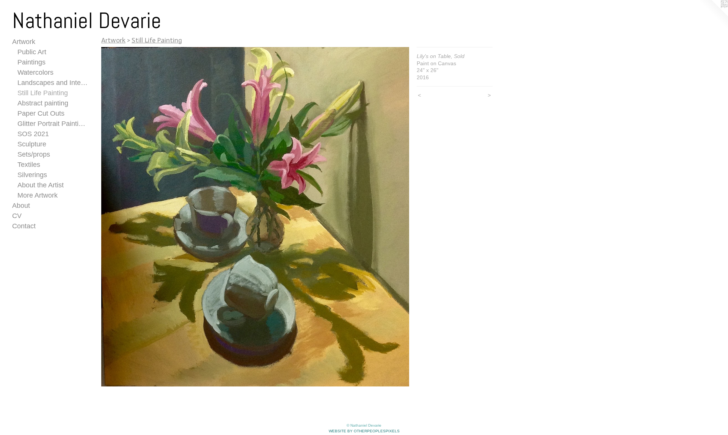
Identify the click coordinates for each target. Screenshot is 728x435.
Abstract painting (42, 103)
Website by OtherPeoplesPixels (364, 431)
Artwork (23, 42)
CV (17, 216)
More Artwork (37, 195)
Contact (24, 226)
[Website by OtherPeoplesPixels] (713, 15)
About (21, 205)
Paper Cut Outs (40, 113)
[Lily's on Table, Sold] (255, 216)
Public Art (31, 52)
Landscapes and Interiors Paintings (52, 82)
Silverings (32, 175)
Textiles (28, 164)
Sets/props (33, 154)
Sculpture (31, 144)
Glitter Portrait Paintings (52, 123)
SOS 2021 (33, 134)
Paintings (31, 62)
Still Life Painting (42, 93)
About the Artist (40, 185)
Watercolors (35, 72)
